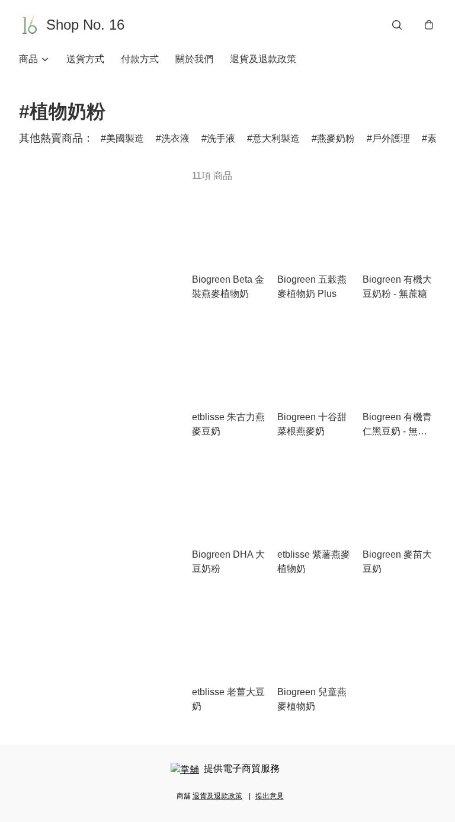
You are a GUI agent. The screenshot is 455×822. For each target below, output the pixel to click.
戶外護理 (391, 138)
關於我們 (194, 59)
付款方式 (140, 59)
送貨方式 (85, 59)
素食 (436, 138)
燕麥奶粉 (336, 138)
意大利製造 (276, 138)
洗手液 (221, 138)
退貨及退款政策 (263, 59)
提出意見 (269, 796)
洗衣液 (175, 138)
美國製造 (125, 138)
